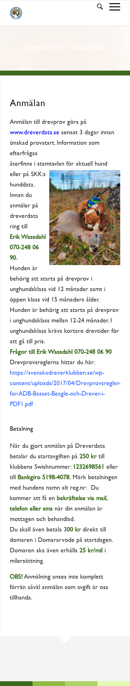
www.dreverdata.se (34, 132)
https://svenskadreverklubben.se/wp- (57, 372)
